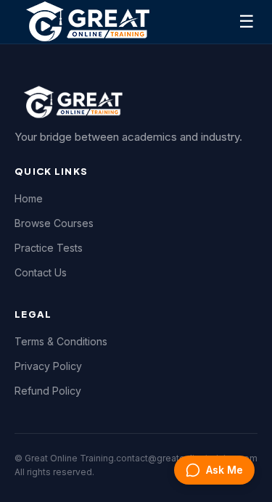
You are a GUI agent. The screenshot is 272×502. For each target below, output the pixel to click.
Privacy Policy (48, 366)
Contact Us (41, 272)
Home (29, 198)
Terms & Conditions (61, 341)
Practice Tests (49, 248)
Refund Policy (48, 390)
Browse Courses (54, 223)
